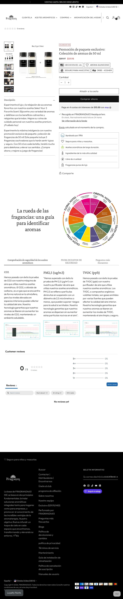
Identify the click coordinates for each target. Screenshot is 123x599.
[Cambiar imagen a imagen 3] (9, 67)
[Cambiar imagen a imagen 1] (9, 46)
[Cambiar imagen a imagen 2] (9, 57)
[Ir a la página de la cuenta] (112, 17)
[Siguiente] (92, 2)
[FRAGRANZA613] (11, 17)
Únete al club (45, 486)
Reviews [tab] (11, 385)
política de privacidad (49, 543)
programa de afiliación (50, 490)
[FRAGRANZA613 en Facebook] (70, 7)
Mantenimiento (46, 552)
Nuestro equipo (46, 500)
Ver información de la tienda (74, 120)
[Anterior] (30, 2)
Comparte (68, 173)
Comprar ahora (89, 98)
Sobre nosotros (46, 495)
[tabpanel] (61, 409)
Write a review (112, 384)
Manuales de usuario (49, 574)
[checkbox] (70, 393)
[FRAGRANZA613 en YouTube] (80, 7)
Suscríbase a (111, 477)
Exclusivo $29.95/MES (49, 505)
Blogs (41, 526)
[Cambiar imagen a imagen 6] (9, 89)
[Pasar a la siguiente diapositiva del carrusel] (117, 444)
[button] (90, 358)
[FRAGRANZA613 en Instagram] (73, 7)
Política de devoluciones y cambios (46, 535)
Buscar (42, 469)
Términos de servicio (49, 547)
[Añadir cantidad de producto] (61, 82)
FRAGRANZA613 (25, 585)
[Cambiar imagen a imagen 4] (9, 74)
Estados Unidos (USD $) (108, 7)
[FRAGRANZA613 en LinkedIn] (83, 7)
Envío (62, 127)
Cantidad (63, 77)
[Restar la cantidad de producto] (68, 82)
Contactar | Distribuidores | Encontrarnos (46, 478)
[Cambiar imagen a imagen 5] (9, 82)
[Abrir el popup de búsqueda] (107, 17)
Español (89, 7)
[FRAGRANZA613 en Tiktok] (77, 7)
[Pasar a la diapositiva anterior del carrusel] (111, 444)
